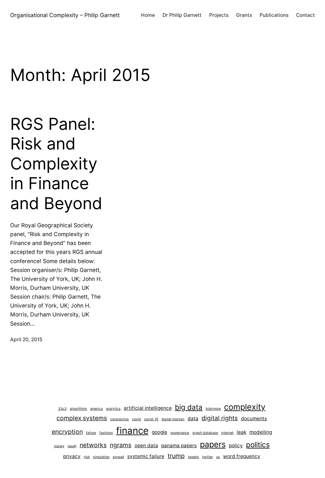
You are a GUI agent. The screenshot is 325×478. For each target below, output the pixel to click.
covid (136, 419)
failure (91, 433)
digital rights (220, 418)
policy (236, 445)
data (193, 418)
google (159, 432)
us (218, 457)
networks (93, 445)
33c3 (62, 409)
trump (176, 456)
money (59, 446)
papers (213, 444)
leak (241, 432)
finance (132, 430)
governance (179, 433)
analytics (113, 409)
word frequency (241, 456)
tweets (193, 457)
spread (118, 457)
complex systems (81, 418)
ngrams (120, 445)
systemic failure (145, 456)
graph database (205, 433)
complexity (244, 407)
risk (87, 457)
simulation (101, 457)
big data (188, 407)
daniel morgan (173, 419)
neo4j (72, 446)
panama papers (179, 445)
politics (258, 444)
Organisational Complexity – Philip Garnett (65, 15)
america (96, 409)
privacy (72, 456)
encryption (67, 431)
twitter (207, 457)
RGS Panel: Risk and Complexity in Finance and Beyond (56, 163)
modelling (260, 432)
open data (146, 445)
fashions (106, 433)
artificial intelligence (148, 408)
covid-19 (151, 419)
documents (254, 418)
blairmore (213, 409)
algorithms (78, 409)
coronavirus (119, 419)
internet (227, 433)
